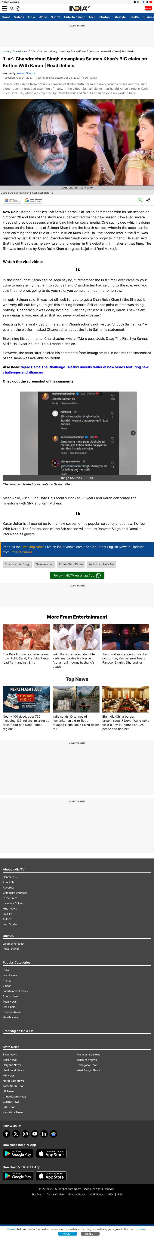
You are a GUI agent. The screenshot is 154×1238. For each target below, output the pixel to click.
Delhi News (10, 1059)
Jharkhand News (13, 1070)
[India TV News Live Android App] (18, 1153)
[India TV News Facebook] (143, 2)
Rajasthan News (87, 1059)
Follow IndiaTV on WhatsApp (74, 575)
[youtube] (34, 1134)
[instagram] (25, 1134)
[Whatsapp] (140, 200)
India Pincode (11, 948)
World (43, 17)
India (31, 17)
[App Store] (51, 1153)
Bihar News (10, 1054)
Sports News (11, 996)
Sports (55, 17)
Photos (104, 17)
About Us (8, 882)
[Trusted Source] (33, 200)
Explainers (9, 1006)
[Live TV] (148, 8)
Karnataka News (13, 1112)
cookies (141, 1229)
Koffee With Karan (71, 564)
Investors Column (13, 903)
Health (134, 17)
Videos (19, 17)
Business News (12, 1012)
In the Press (10, 898)
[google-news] (53, 1134)
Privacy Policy (77, 1194)
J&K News (9, 1107)
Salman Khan (44, 564)
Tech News (10, 1001)
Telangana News (87, 1065)
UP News (8, 1091)
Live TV (7, 913)
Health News (10, 1017)
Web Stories (10, 924)
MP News (8, 1075)
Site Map (37, 1194)
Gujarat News (11, 1101)
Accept (68, 1233)
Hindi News (10, 908)
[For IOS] (51, 1175)
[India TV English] (79, 9)
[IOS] (134, 2)
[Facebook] (6, 1134)
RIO (110, 1194)
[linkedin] (44, 1134)
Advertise (8, 887)
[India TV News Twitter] (147, 2)
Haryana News (12, 1065)
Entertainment (74, 17)
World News (10, 975)
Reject (90, 1233)
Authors (7, 919)
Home (6, 17)
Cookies (12, 1229)
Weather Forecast (13, 943)
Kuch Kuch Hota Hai (101, 564)
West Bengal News (88, 1070)
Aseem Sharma (26, 73)
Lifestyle (119, 17)
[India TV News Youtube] (150, 2)
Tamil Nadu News (13, 1086)
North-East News (13, 1080)
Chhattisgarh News (14, 1096)
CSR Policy (97, 1194)
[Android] (138, 2)
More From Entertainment (77, 617)
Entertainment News (15, 991)
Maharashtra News (88, 1054)
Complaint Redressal (15, 892)
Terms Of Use (55, 1194)
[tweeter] (16, 1134)
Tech (92, 17)
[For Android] (18, 1175)
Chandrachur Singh (17, 564)
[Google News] (12, 200)
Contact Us (10, 877)
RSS (120, 1194)
